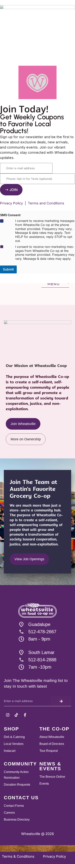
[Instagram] (8, 715)
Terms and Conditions (46, 203)
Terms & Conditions (18, 856)
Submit (8, 269)
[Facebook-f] (25, 715)
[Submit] (61, 701)
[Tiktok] (16, 715)
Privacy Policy (54, 856)
